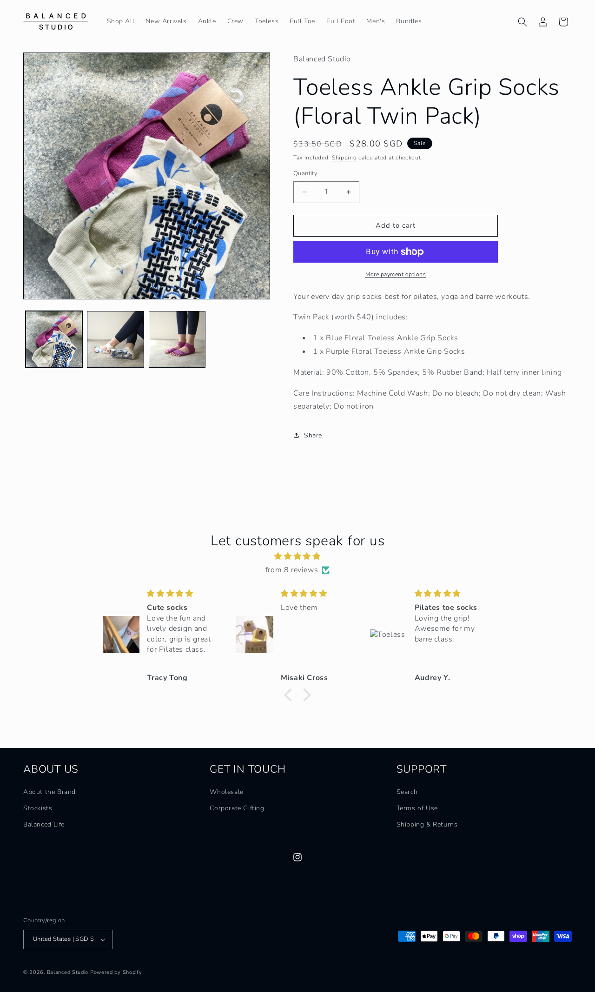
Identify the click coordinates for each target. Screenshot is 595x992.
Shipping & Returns (427, 824)
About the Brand (49, 791)
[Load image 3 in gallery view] (177, 339)
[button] (522, 22)
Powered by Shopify (116, 972)
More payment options (395, 274)
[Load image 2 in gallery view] (115, 339)
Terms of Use (417, 808)
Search (407, 791)
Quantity (305, 173)
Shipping (344, 157)
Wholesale (226, 791)
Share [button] (313, 435)
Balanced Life (44, 824)
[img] (297, 556)
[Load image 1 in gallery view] (54, 339)
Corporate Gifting (237, 808)
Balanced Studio (68, 972)
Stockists (37, 808)
